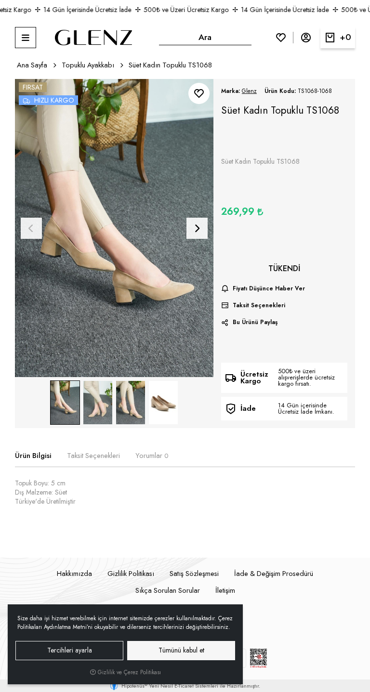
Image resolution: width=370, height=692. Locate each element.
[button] (25, 37)
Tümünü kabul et (181, 650)
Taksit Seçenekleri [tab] (93, 455)
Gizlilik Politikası (130, 573)
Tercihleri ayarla (69, 650)
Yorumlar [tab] (151, 455)
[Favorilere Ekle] (199, 93)
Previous (31, 228)
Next (197, 228)
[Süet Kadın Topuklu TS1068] (114, 228)
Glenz (249, 91)
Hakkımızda (74, 573)
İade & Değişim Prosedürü (273, 573)
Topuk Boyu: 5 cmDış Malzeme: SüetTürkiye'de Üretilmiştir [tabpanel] (45, 492)
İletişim (225, 590)
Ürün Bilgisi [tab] (33, 455)
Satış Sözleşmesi (194, 573)
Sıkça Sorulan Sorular (167, 590)
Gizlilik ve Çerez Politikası (128, 672)
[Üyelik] (306, 37)
